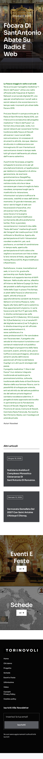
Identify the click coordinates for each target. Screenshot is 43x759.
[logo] (21, 649)
